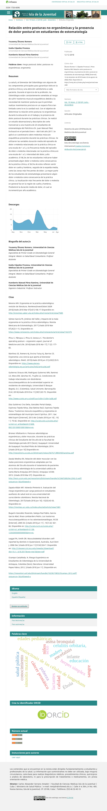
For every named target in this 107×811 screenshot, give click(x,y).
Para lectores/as (18, 620)
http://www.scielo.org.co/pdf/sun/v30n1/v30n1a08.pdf (33, 398)
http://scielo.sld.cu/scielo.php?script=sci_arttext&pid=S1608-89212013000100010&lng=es (33, 424)
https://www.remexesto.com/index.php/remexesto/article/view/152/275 (40, 332)
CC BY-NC (70, 798)
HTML (80, 42)
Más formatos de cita (74, 90)
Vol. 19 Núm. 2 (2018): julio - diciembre (41, 20)
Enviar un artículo (19, 606)
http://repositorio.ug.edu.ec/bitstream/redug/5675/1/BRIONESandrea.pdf (41, 453)
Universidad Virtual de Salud (63, 2)
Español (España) (18, 597)
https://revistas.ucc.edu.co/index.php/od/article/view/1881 (35, 507)
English (14, 593)
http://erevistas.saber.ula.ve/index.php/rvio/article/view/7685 (36, 313)
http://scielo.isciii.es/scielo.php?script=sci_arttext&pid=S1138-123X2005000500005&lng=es (31, 529)
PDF (70, 42)
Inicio (11, 20)
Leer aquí (16, 757)
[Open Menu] (8, 12)
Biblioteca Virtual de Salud (88, 2)
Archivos (19, 20)
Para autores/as (18, 624)
